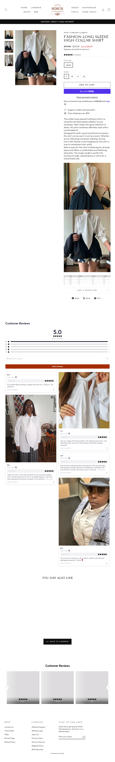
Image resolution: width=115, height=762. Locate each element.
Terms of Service (38, 742)
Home (24, 7)
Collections (74, 32)
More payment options (87, 97)
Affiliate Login (37, 731)
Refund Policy (9, 742)
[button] (72, 55)
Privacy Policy (37, 738)
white (68, 65)
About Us (35, 734)
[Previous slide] (6, 687)
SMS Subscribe (37, 749)
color (68, 61)
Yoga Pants (89, 12)
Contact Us (8, 727)
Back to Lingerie (59, 641)
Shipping (67, 49)
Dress (75, 7)
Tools (75, 12)
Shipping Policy (38, 746)
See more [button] (49, 479)
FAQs (6, 734)
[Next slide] (108, 687)
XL (84, 76)
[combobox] (107, 358)
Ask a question (87, 290)
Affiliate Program (38, 727)
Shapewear (89, 7)
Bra (36, 12)
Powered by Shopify (57, 753)
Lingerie (36, 7)
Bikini (27, 12)
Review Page (9, 738)
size (66, 72)
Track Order (9, 731)
